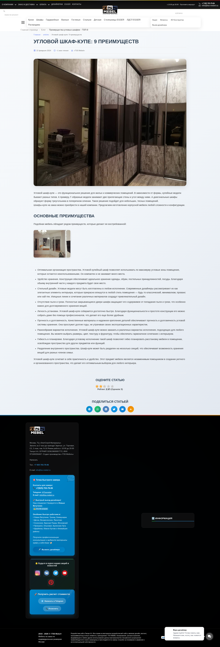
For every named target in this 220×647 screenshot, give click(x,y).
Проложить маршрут (187, 4)
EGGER (67, 4)
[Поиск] (4, 11)
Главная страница (29, 30)
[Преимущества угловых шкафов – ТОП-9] (52, 244)
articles (46, 35)
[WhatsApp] (97, 409)
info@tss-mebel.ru (210, 5)
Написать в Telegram (54, 601)
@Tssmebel (46, 492)
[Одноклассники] (131, 409)
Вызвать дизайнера (51, 550)
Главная (37, 35)
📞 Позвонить (52, 609)
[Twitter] (114, 409)
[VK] (106, 409)
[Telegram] (89, 409)
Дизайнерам (57, 4)
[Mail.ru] (122, 409)
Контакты (76, 4)
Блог (43, 30)
